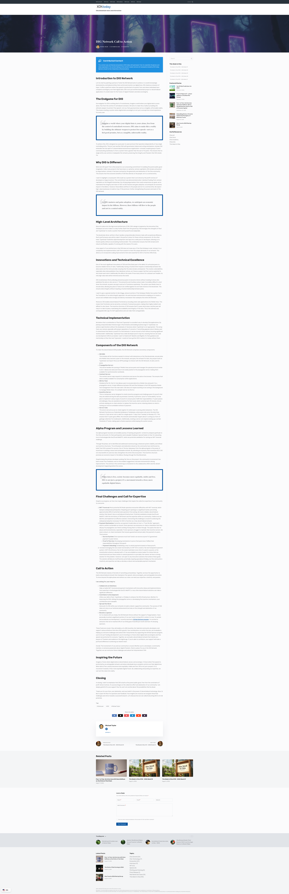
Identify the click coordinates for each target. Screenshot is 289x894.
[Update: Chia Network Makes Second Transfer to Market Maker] (123, 842)
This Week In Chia (174, 144)
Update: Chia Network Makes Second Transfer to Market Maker (135, 842)
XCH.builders (120, 1)
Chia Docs (172, 137)
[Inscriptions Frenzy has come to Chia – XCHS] (148, 842)
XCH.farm (106, 1)
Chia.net (172, 135)
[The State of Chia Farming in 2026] (99, 868)
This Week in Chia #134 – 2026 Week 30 (179, 70)
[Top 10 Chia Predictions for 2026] (172, 88)
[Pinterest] (126, 715)
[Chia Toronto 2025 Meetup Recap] (172, 125)
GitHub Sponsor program (141, 619)
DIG (107, 706)
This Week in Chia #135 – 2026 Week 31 (179, 67)
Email (138, 800)
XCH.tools (127, 1)
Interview (132, 863)
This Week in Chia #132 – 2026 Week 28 (179, 76)
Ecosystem (126, 46)
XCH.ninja (139, 1)
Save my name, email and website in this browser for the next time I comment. (136, 819)
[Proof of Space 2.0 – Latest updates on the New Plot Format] (172, 95)
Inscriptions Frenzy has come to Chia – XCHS (160, 842)
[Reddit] (138, 715)
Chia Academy (173, 140)
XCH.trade (112, 1)
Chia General (133, 857)
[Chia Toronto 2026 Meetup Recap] (99, 877)
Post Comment (122, 824)
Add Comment (121, 805)
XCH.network (99, 1)
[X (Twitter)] (120, 715)
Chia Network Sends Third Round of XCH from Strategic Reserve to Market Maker (184, 842)
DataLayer (100, 706)
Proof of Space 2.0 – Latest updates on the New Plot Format (184, 95)
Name (119, 800)
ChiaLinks (172, 142)
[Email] (144, 715)
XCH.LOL (133, 1)
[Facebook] (114, 715)
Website (158, 800)
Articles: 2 (107, 732)
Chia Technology (135, 859)
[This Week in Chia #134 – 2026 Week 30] (144, 768)
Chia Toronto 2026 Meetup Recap (114, 876)
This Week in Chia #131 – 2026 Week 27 (179, 79)
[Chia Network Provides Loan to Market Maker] (98, 842)
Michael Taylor (115, 706)
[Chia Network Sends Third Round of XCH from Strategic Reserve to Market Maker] (172, 842)
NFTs (131, 866)
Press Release (134, 872)
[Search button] (191, 58)
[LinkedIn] (132, 715)
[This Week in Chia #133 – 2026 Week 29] (177, 768)
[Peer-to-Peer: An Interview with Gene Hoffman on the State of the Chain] (111, 768)
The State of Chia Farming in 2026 (114, 867)
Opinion (132, 868)
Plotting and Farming (136, 870)
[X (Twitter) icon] (106, 729)
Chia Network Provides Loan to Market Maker (110, 842)
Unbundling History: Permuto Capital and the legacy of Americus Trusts (184, 115)
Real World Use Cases (136, 874)
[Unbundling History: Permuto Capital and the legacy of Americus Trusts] (172, 116)
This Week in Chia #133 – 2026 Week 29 (179, 73)
